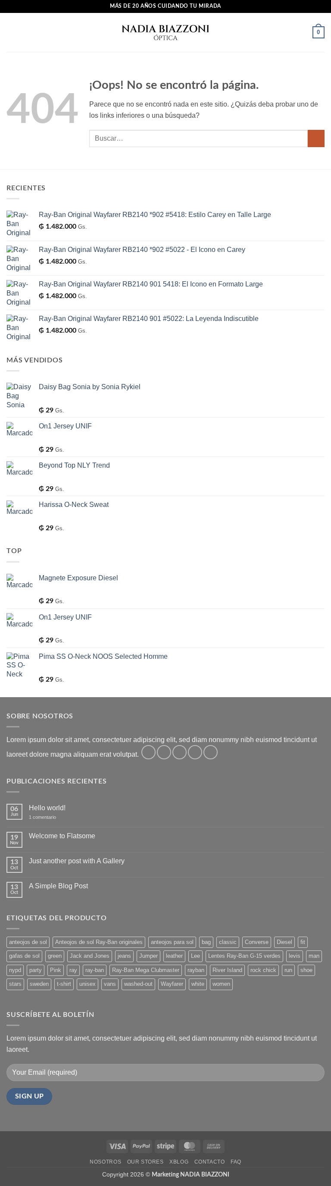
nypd (15, 970)
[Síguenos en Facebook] (148, 752)
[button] (11, 32)
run (288, 970)
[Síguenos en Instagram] (164, 752)
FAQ (236, 1162)
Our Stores (145, 1162)
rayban (195, 970)
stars (15, 984)
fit (302, 942)
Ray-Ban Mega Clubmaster (145, 970)
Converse (257, 942)
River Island (227, 970)
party (35, 970)
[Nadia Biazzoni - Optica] (165, 32)
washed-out (138, 984)
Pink (55, 970)
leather (174, 956)
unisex (87, 984)
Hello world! (47, 808)
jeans (124, 956)
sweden (39, 984)
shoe (306, 970)
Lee (195, 956)
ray (73, 970)
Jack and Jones (89, 956)
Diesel (284, 942)
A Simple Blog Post (58, 886)
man (314, 956)
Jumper (148, 956)
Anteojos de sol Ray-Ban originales (99, 942)
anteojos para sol (172, 942)
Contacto (209, 1162)
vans (110, 984)
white (197, 984)
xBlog (178, 1162)
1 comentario (48, 817)
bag (206, 942)
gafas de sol (24, 956)
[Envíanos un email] (195, 752)
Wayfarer (172, 984)
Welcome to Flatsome (62, 836)
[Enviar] (316, 138)
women (221, 984)
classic (228, 942)
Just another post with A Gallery (77, 861)
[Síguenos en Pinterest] (210, 752)
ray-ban (94, 970)
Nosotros (105, 1162)
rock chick (263, 970)
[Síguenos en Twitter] (179, 752)
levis (294, 956)
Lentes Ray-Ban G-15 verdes (244, 956)
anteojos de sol (28, 942)
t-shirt (64, 984)
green (55, 956)
